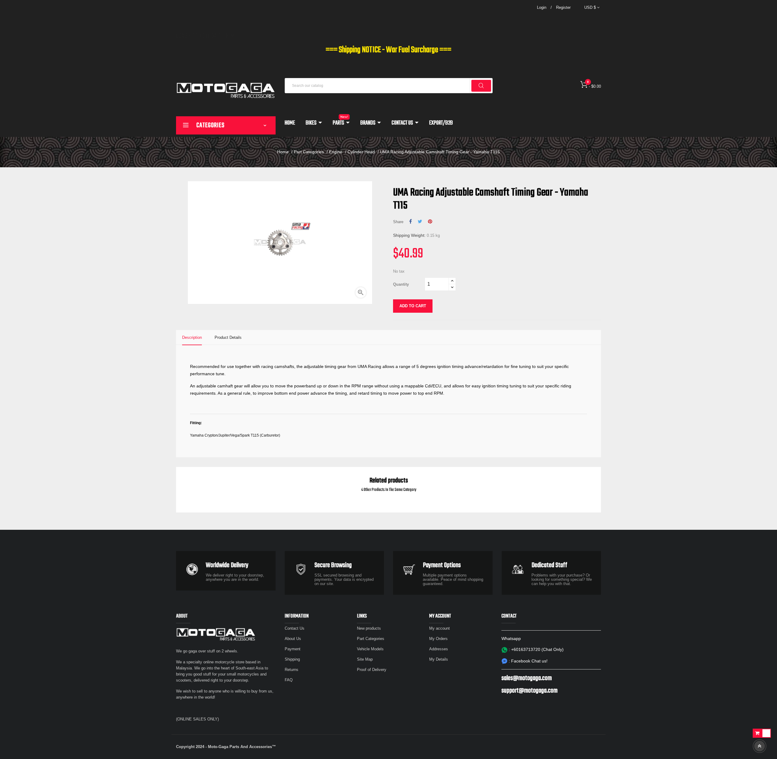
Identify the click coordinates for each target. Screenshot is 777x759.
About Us (293, 638)
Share (410, 221)
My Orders (438, 638)
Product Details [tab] (228, 337)
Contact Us (294, 628)
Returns (291, 669)
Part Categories (370, 638)
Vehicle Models (370, 649)
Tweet (420, 221)
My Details (438, 659)
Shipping (292, 659)
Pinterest (430, 221)
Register (563, 7)
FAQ (289, 680)
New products (369, 628)
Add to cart (412, 306)
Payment (292, 649)
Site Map (365, 659)
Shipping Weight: (409, 235)
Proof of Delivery (371, 669)
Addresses (438, 649)
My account (439, 628)
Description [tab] (192, 337)
